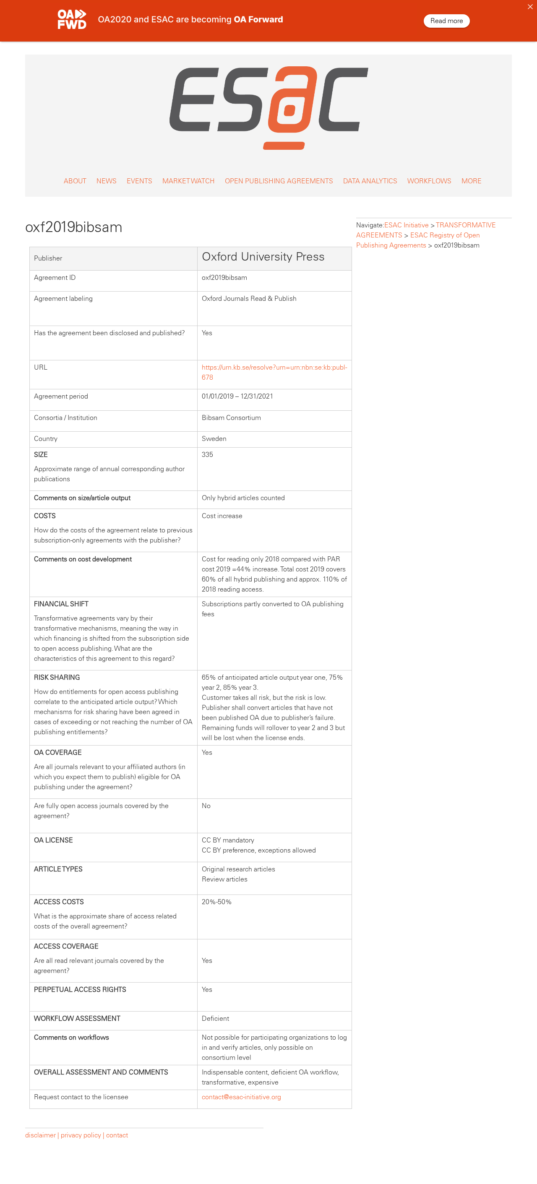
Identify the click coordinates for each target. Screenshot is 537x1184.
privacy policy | (82, 1135)
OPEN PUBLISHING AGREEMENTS (279, 181)
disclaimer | (43, 1135)
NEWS (106, 181)
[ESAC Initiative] (268, 152)
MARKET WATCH (188, 181)
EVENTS (139, 181)
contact (117, 1135)
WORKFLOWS (429, 181)
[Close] (530, 6)
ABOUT (75, 181)
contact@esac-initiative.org (241, 1097)
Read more (446, 21)
